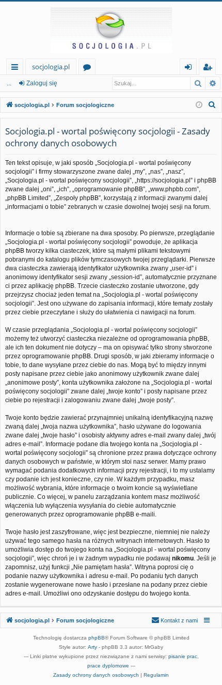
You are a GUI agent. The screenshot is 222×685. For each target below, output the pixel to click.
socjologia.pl (51, 66)
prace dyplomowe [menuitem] (108, 665)
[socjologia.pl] (111, 30)
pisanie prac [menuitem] (182, 656)
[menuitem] (212, 105)
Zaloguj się (41, 83)
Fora (89, 68)
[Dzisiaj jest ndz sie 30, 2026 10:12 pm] (199, 105)
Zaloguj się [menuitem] (190, 68)
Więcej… (17, 68)
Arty (92, 647)
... (9, 83)
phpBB (96, 638)
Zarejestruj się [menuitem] (209, 68)
